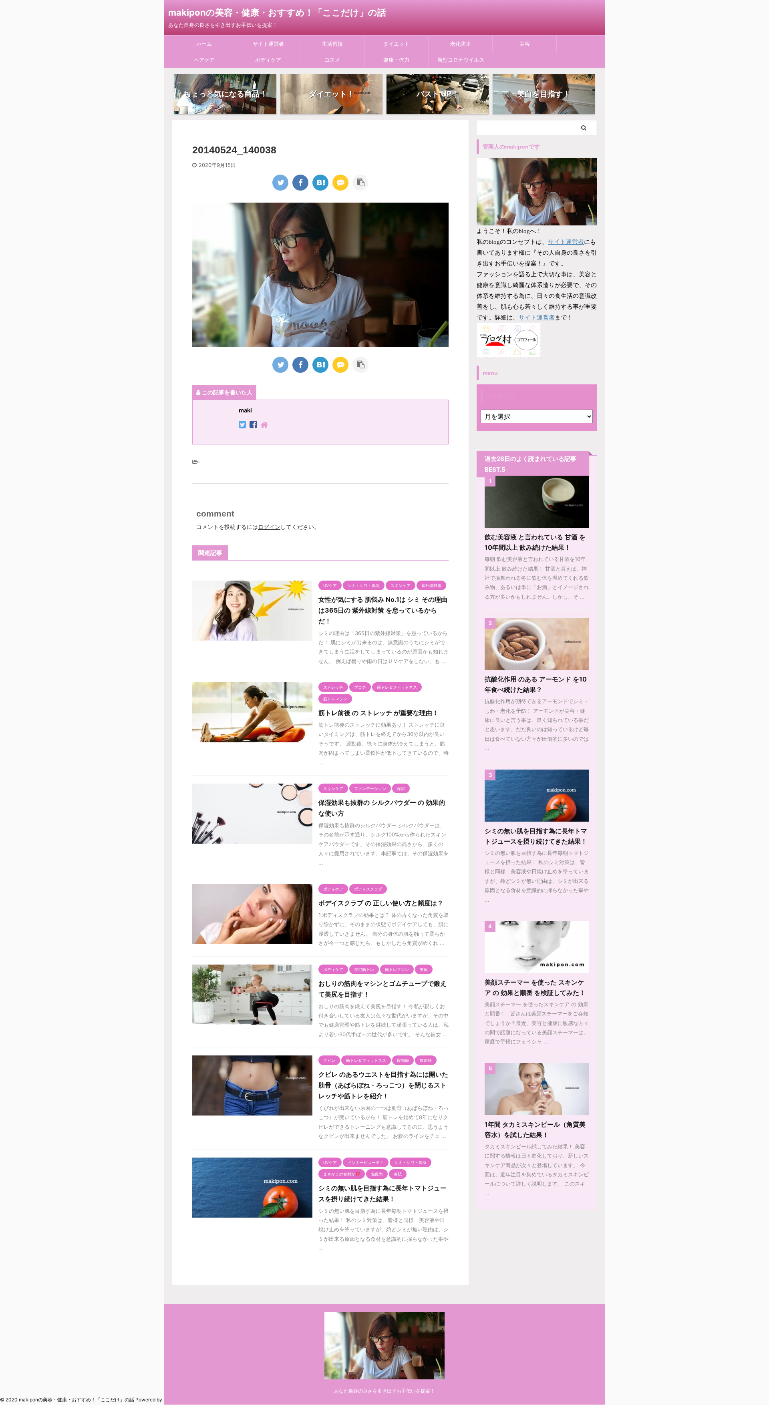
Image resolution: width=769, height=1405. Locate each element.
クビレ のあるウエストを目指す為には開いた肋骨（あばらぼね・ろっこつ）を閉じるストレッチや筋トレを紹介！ (383, 1085)
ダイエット (396, 43)
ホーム (204, 43)
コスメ (332, 59)
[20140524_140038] (320, 183)
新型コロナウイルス (460, 59)
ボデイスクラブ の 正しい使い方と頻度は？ (380, 903)
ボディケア (268, 59)
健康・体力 (396, 59)
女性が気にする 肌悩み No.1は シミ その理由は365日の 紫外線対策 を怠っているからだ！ (382, 610)
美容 (524, 43)
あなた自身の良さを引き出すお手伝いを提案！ (384, 1391)
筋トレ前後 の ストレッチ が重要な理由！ (378, 713)
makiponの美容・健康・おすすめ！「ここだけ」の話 (277, 12)
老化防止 (460, 43)
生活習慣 (332, 43)
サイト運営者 (268, 43)
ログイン (269, 526)
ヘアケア (204, 59)
